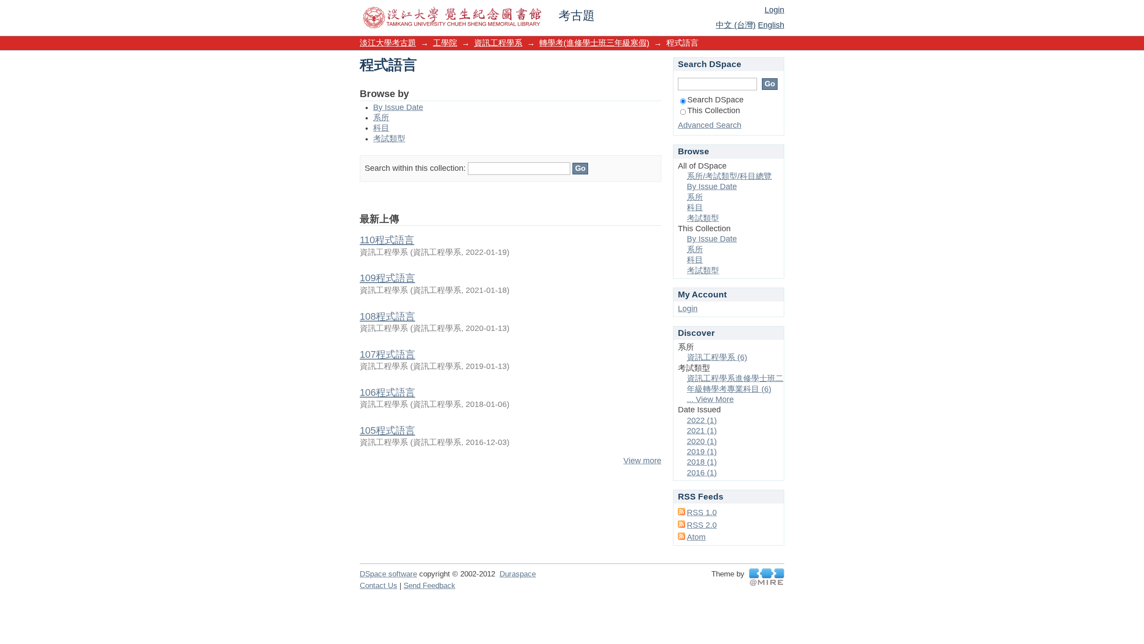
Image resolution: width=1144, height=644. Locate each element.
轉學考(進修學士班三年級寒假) (594, 42)
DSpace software (388, 574)
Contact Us (378, 585)
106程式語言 (387, 392)
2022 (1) (702, 420)
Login (774, 9)
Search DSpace (715, 99)
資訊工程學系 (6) (717, 357)
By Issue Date (398, 107)
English (771, 25)
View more (642, 460)
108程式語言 (387, 316)
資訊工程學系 (498, 42)
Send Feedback (429, 585)
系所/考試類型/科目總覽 (729, 176)
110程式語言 (387, 240)
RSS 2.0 (702, 525)
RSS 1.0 (702, 512)
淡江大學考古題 (388, 42)
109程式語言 (387, 278)
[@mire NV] (766, 577)
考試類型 (389, 138)
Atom (696, 537)
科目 (381, 127)
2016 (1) (702, 472)
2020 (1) (702, 441)
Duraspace (518, 574)
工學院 (445, 42)
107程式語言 (387, 354)
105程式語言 (387, 430)
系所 (381, 117)
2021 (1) (702, 430)
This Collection (713, 110)
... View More (710, 399)
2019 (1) (702, 451)
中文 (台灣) (736, 25)
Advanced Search (709, 125)
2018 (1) (702, 462)
